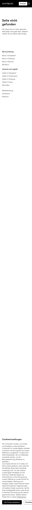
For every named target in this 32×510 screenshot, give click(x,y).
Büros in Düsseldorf (9, 55)
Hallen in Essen (7, 82)
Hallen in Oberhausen (9, 76)
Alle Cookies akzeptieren (12, 502)
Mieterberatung (7, 90)
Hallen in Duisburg (8, 79)
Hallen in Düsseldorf (9, 73)
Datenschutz (21, 497)
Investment (6, 94)
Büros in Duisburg (8, 58)
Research (5, 97)
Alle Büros (5, 65)
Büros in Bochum (8, 62)
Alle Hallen (5, 85)
